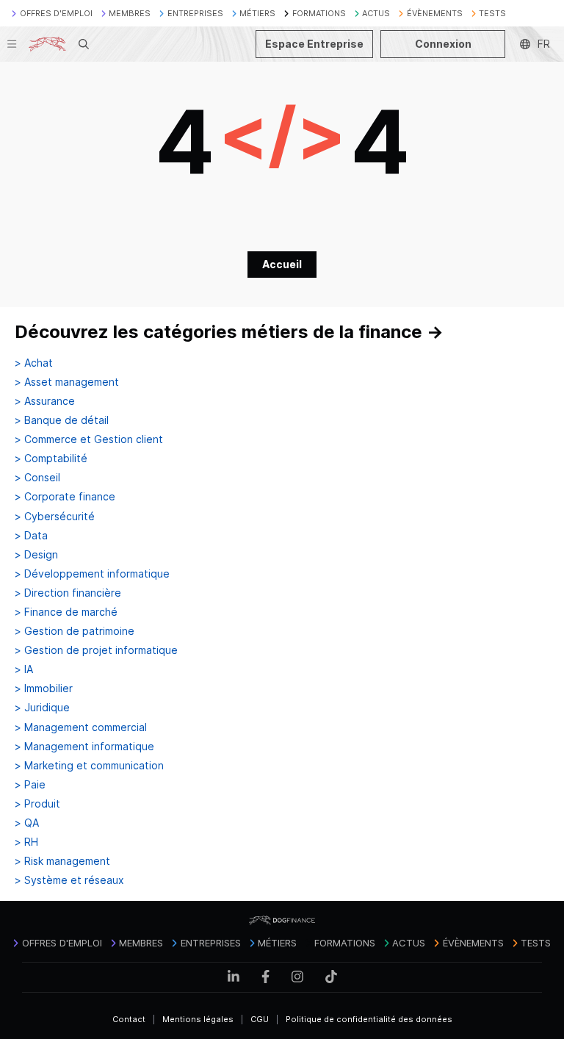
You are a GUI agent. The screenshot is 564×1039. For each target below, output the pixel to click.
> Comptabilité (51, 458)
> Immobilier (44, 688)
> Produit (37, 804)
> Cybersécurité (55, 516)
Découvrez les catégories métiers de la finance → (229, 331)
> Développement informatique (92, 574)
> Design (36, 555)
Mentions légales (198, 1019)
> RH (26, 842)
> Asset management (67, 382)
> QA (27, 823)
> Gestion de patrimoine (74, 631)
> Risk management (62, 861)
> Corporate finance (65, 497)
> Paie (30, 785)
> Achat (34, 363)
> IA (24, 669)
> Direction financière (68, 593)
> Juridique (42, 707)
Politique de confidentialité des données (369, 1019)
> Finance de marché (66, 612)
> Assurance (45, 401)
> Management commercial (81, 727)
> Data (31, 536)
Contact (128, 1019)
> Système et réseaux (69, 880)
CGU (259, 1019)
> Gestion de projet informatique (96, 650)
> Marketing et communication (89, 766)
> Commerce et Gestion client (89, 439)
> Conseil (37, 477)
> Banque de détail (62, 420)
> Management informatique (84, 746)
